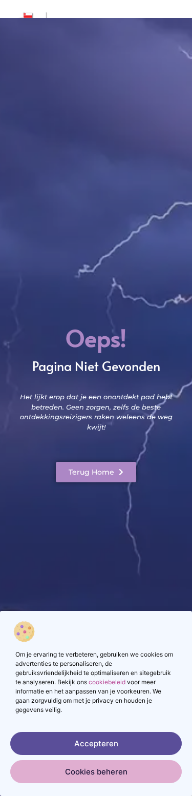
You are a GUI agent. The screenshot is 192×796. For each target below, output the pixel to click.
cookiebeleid (107, 682)
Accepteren (96, 743)
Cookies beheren (96, 772)
